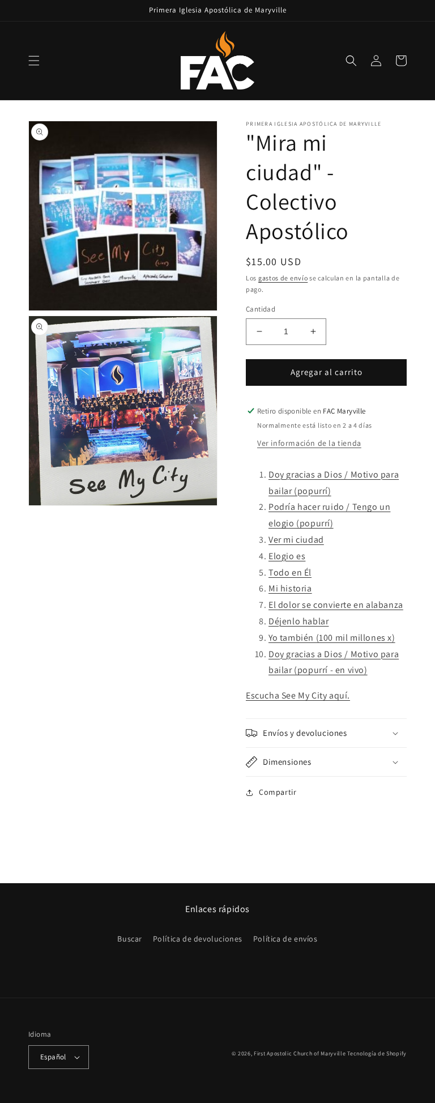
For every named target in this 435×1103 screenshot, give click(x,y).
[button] (34, 60)
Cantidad (260, 309)
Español (53, 1057)
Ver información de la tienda (309, 443)
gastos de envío (283, 278)
